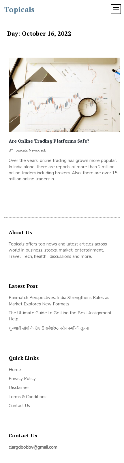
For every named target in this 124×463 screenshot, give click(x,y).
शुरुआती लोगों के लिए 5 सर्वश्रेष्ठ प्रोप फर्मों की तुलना (49, 328)
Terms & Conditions (27, 397)
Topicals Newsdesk (30, 150)
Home (15, 370)
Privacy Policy (22, 378)
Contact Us (19, 406)
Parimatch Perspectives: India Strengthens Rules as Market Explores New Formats (59, 301)
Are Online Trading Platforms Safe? (49, 141)
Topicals (19, 9)
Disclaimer (19, 387)
